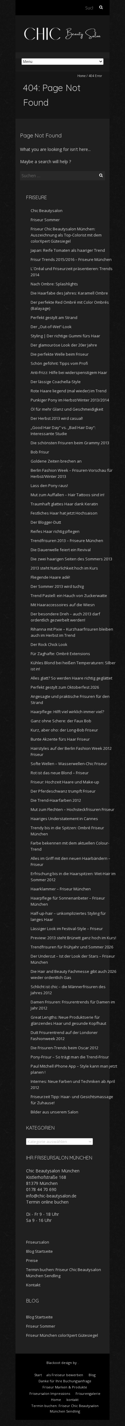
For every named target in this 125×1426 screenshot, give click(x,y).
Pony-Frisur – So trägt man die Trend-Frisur (70, 1057)
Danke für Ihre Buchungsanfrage (65, 1381)
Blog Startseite (39, 1251)
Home (81, 76)
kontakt (72, 1399)
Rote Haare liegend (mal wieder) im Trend (68, 391)
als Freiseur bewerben (64, 1375)
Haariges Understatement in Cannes (64, 818)
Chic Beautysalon (46, 210)
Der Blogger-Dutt (46, 522)
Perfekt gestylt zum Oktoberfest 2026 (65, 687)
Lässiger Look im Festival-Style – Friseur (67, 928)
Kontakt (33, 1285)
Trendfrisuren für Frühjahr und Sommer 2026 (72, 947)
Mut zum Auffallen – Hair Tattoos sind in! (67, 494)
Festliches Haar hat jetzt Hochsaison (64, 513)
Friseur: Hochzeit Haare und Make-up (65, 782)
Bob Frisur (40, 452)
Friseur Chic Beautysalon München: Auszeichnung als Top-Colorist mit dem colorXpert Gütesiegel (66, 235)
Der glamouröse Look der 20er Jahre (64, 345)
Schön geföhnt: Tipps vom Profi (59, 363)
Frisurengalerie (88, 1393)
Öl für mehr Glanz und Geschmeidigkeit (67, 409)
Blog (92, 1375)
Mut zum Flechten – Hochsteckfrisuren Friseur (72, 809)
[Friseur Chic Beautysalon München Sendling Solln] (62, 30)
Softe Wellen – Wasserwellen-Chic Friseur (69, 763)
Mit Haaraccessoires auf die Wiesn (63, 604)
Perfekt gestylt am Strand (54, 317)
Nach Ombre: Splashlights (54, 284)
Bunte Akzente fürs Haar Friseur (60, 739)
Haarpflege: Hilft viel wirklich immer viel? (67, 711)
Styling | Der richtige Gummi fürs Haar (65, 336)
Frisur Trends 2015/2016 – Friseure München (71, 259)
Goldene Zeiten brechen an (56, 461)
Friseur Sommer (45, 219)
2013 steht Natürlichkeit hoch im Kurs (64, 568)
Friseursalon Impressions (49, 1393)
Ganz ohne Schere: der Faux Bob (61, 721)
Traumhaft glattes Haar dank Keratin (64, 504)
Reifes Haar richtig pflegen (55, 531)
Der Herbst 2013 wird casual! (57, 418)
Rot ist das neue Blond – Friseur (60, 772)
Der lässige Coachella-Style (56, 381)
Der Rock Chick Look (49, 644)
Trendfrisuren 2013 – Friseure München (67, 540)
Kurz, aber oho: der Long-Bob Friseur (64, 730)
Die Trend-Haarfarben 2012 (56, 800)
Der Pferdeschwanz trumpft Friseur (63, 791)
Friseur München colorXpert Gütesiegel (62, 1335)
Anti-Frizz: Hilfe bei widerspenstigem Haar (69, 372)
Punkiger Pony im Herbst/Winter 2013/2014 (70, 400)
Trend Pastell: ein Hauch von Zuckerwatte (69, 595)
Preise (32, 1260)
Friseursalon (37, 1242)
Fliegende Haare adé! (50, 577)
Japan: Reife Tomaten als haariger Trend (68, 250)
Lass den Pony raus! (49, 485)
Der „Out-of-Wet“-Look (51, 326)
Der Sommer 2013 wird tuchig (57, 586)
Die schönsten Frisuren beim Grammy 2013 (70, 442)
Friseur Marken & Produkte (64, 1387)
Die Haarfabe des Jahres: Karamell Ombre (69, 293)
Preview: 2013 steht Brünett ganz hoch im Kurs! (73, 937)
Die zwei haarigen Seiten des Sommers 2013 (71, 559)
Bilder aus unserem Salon (54, 1112)
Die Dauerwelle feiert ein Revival (61, 549)
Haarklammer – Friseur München (61, 889)
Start (38, 1375)
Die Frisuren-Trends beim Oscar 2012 (64, 1047)
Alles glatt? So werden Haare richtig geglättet (71, 678)
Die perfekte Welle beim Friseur (60, 354)
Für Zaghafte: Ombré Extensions (60, 653)
